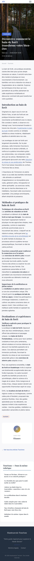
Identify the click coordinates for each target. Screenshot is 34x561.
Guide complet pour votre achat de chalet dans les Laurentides (15, 503)
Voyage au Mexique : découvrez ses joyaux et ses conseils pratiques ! (15, 475)
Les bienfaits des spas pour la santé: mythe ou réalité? (16, 482)
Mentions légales (13, 548)
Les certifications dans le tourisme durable (15, 496)
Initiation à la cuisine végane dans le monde (16, 515)
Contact (23, 548)
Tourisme (6, 34)
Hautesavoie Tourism (17, 532)
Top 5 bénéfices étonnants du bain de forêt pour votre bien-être (16, 509)
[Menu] (30, 1)
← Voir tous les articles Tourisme (13, 450)
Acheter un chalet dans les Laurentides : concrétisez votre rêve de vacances (17, 489)
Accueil (4, 63)
